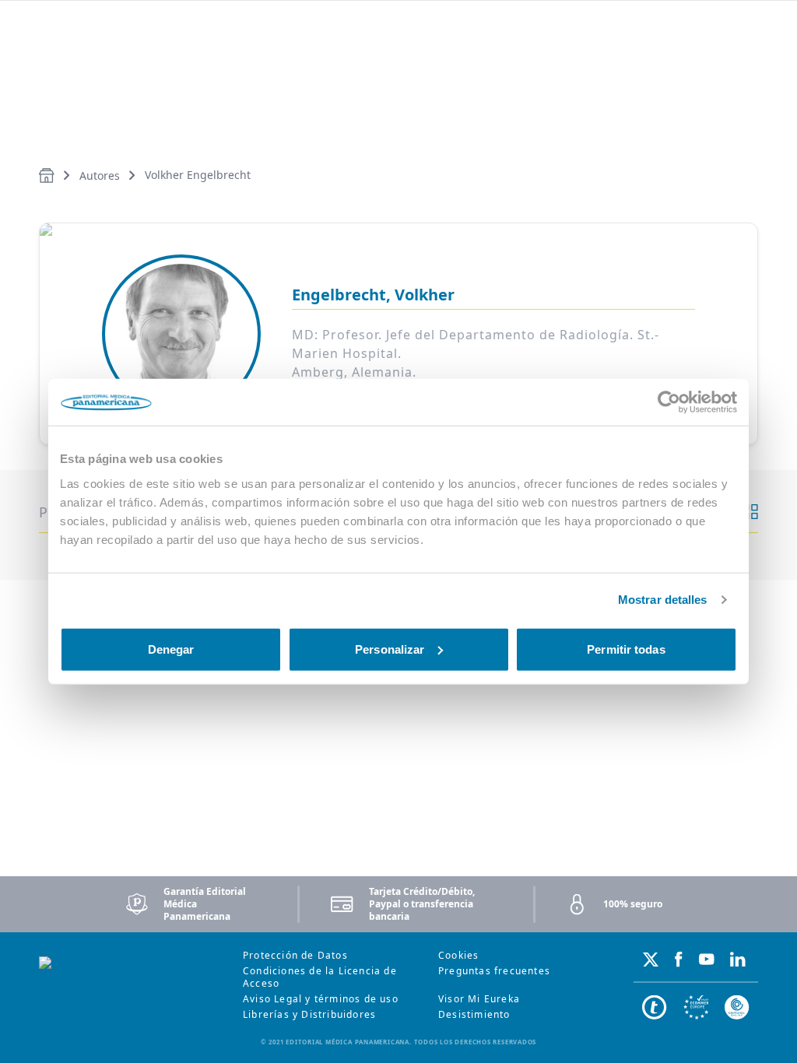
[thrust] (737, 1007)
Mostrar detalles (662, 599)
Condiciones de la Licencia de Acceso (320, 977)
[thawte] (654, 1007)
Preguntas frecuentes (494, 970)
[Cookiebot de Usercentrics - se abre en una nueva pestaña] (669, 402)
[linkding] (738, 959)
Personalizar (389, 648)
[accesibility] (695, 1007)
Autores (99, 175)
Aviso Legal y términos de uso (320, 998)
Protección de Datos (295, 955)
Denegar (171, 648)
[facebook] (678, 959)
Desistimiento (474, 1014)
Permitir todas (626, 648)
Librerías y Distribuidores (309, 1014)
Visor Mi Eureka (479, 998)
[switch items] (750, 512)
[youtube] (706, 959)
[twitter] (650, 959)
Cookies (458, 955)
